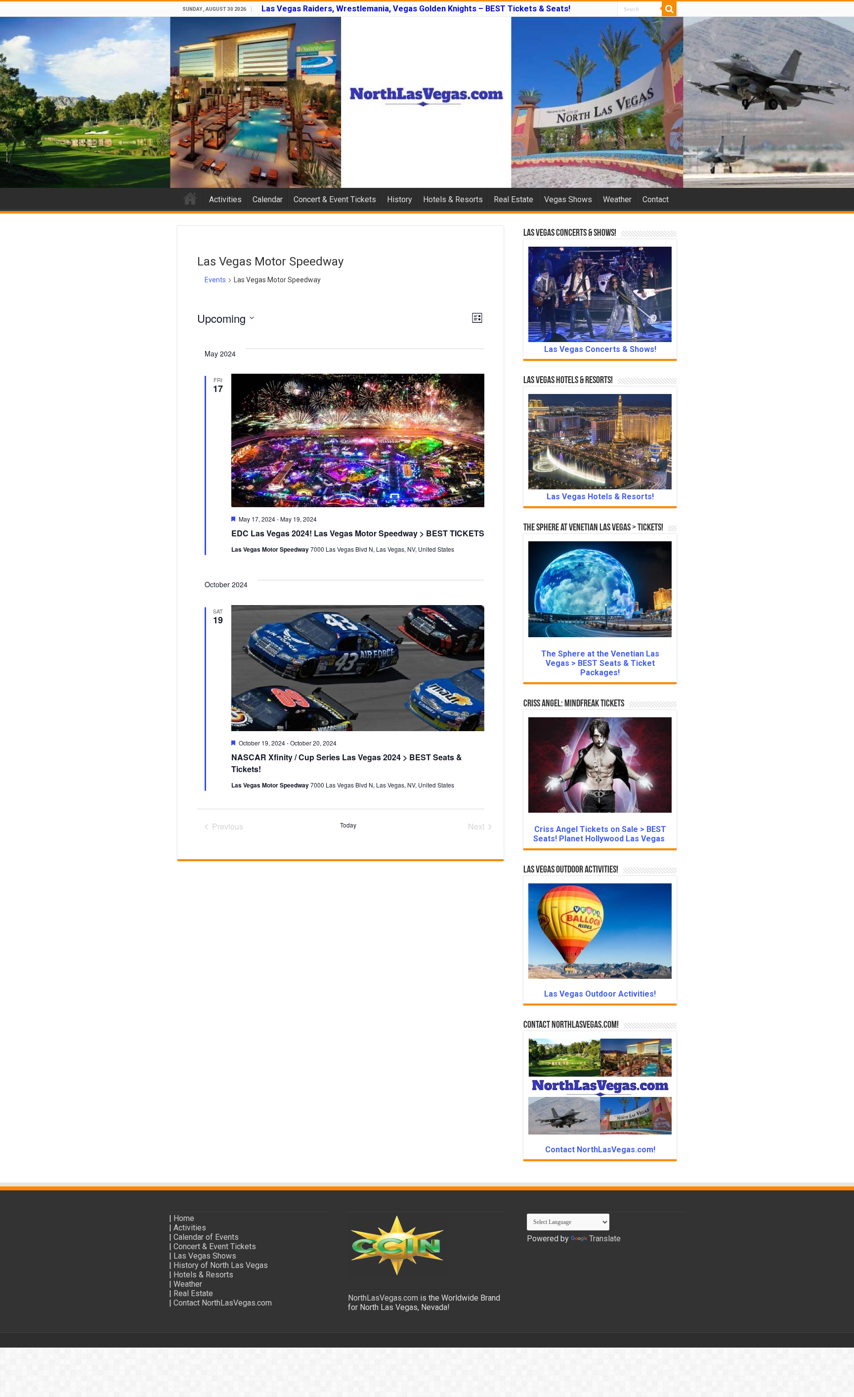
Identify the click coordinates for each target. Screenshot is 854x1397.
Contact (655, 199)
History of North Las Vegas (220, 1265)
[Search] (669, 8)
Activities (225, 199)
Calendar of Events (206, 1237)
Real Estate (513, 199)
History (399, 199)
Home (190, 198)
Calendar (268, 199)
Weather (617, 199)
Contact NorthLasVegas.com (222, 1303)
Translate (605, 1238)
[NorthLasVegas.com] (427, 102)
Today (348, 825)
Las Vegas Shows (204, 1256)
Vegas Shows (568, 199)
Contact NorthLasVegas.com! (600, 1149)
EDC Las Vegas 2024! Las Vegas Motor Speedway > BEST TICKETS (357, 533)
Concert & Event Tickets (335, 199)
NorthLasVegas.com (383, 1298)
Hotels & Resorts (453, 199)
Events (215, 280)
